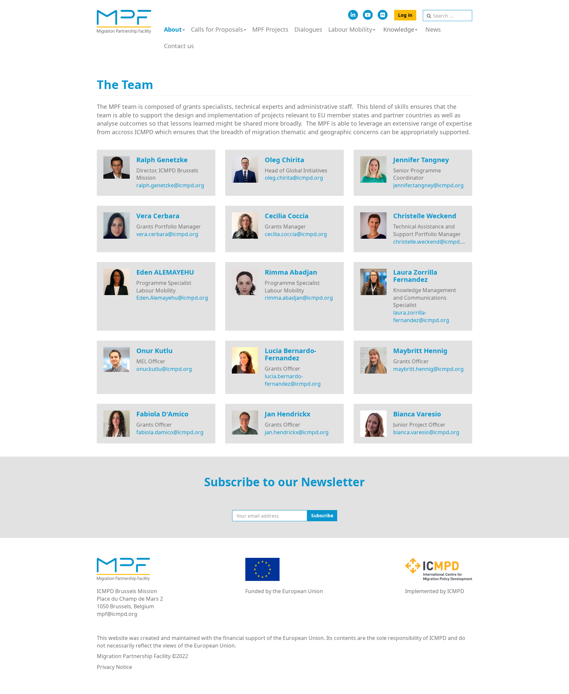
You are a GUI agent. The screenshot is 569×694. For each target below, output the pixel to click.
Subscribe (322, 515)
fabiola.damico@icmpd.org (169, 432)
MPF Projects (270, 29)
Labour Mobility (350, 29)
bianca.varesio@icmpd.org (426, 432)
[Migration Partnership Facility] (124, 22)
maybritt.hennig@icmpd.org (428, 369)
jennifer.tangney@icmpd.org (428, 185)
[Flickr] (383, 15)
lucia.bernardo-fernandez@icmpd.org (293, 380)
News (433, 29)
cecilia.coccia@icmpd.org (296, 234)
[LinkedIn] (353, 15)
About (173, 29)
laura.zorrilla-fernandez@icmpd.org (421, 316)
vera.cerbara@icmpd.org (167, 234)
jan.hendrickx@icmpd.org (297, 432)
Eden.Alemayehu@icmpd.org (172, 297)
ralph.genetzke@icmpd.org (170, 185)
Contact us (179, 46)
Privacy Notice (114, 667)
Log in (405, 15)
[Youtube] (368, 15)
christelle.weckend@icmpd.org (431, 241)
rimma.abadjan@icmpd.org (299, 297)
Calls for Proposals (217, 29)
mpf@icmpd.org (117, 614)
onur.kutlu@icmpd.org (164, 369)
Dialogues (308, 29)
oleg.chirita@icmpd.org (294, 177)
